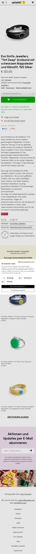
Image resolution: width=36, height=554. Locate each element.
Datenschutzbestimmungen (26, 262)
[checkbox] (4, 278)
